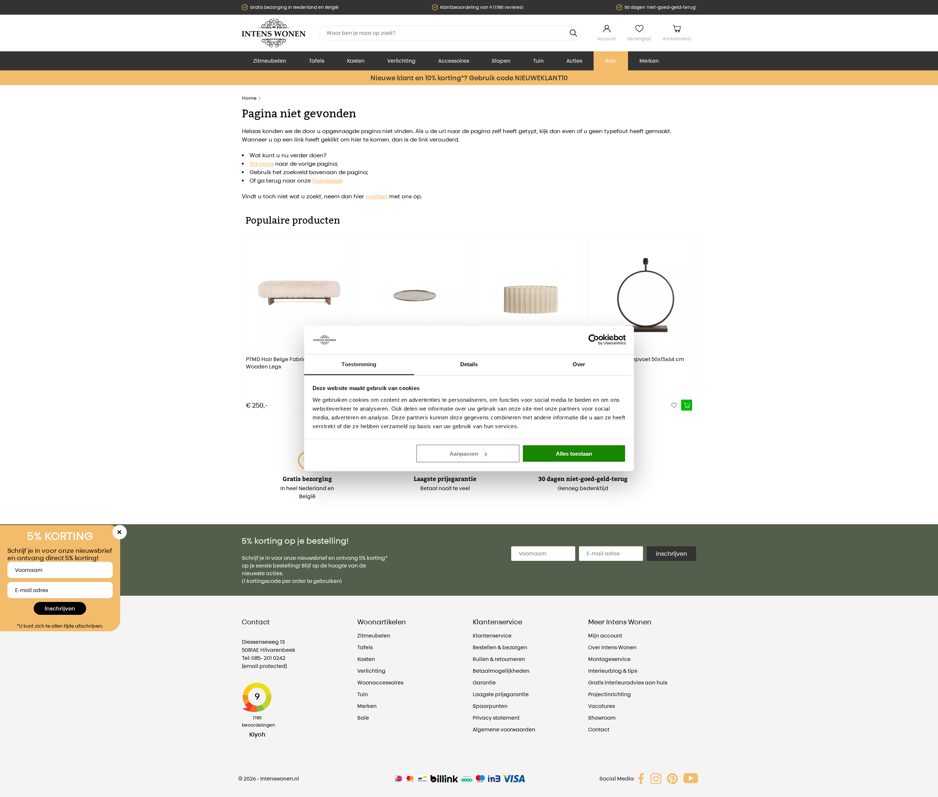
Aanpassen (464, 454)
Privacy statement (496, 718)
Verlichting (401, 61)
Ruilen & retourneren (499, 659)
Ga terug (262, 163)
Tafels (316, 61)
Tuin (538, 61)
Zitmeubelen (269, 61)
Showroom (602, 718)
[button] (247, 318)
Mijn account (605, 635)
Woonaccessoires (380, 682)
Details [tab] (469, 364)
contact (377, 196)
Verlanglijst (639, 38)
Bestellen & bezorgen (500, 647)
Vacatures (601, 706)
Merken (649, 61)
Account (606, 38)
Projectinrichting (609, 694)
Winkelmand (676, 38)
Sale (611, 61)
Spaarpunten (490, 706)
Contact (598, 729)
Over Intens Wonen (612, 647)
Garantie (484, 682)
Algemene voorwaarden (504, 729)
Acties (574, 61)
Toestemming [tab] (358, 364)
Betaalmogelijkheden (501, 671)
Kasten (356, 61)
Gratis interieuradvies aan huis (627, 682)
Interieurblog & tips (612, 671)
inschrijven (671, 553)
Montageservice (609, 659)
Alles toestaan (574, 454)
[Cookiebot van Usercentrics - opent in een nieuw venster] (594, 339)
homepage (327, 180)
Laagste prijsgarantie (501, 694)
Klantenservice (492, 635)
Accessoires (453, 61)
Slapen (501, 61)
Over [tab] (579, 364)
